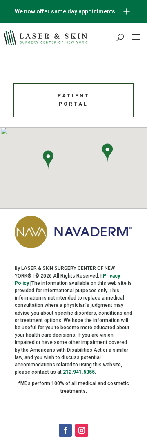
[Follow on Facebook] (65, 430)
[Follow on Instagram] (81, 430)
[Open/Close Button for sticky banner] (126, 11)
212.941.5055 (79, 372)
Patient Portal (74, 100)
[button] (48, 161)
